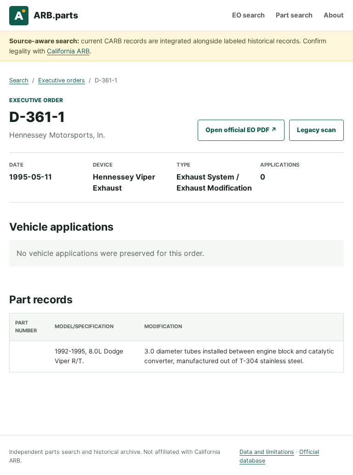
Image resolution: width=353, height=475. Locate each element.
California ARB (68, 51)
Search (18, 80)
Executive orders (61, 80)
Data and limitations (266, 451)
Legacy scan (316, 129)
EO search (248, 15)
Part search (294, 15)
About (334, 15)
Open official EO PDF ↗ (241, 129)
